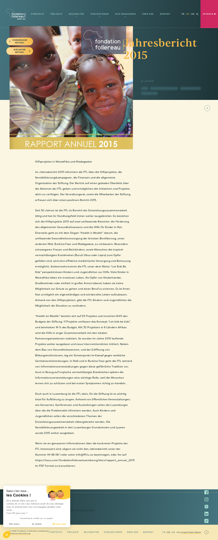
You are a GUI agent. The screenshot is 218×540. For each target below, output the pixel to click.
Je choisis (37, 524)
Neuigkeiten (76, 14)
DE (187, 14)
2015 (144, 88)
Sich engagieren (125, 14)
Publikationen (99, 14)
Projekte (57, 14)
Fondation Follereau (164, 88)
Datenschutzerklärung (20, 533)
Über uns (148, 14)
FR (183, 14)
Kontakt (165, 14)
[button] (7, 534)
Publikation (149, 93)
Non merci (14, 524)
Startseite (37, 14)
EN (173, 532)
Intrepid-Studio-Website (191, 532)
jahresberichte (190, 88)
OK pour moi (59, 524)
